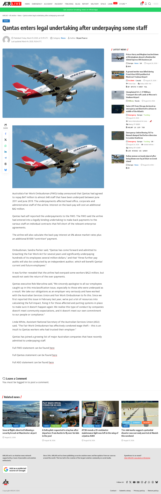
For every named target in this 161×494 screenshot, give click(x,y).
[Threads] (152, 482)
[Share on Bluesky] (6, 170)
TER (143, 127)
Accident (131, 80)
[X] (130, 482)
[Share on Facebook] (6, 134)
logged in (22, 382)
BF (129, 87)
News (6, 21)
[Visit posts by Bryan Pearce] (6, 40)
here (52, 347)
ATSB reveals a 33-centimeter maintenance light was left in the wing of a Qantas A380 (100, 433)
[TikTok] (145, 482)
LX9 (138, 127)
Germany (136, 422)
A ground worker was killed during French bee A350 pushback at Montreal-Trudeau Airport (140, 74)
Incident (147, 422)
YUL (145, 87)
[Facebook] (127, 482)
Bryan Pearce (81, 38)
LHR (129, 151)
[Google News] (138, 482)
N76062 (135, 151)
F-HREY (140, 87)
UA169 (145, 151)
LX (135, 127)
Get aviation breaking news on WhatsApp (80, 9)
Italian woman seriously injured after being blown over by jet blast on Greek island (141, 158)
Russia (137, 101)
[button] (149, 4)
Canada (138, 80)
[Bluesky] (156, 482)
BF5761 (133, 87)
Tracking (147, 115)
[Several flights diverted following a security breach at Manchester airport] (21, 414)
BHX (129, 66)
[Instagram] (142, 482)
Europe (130, 63)
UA (140, 151)
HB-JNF (130, 127)
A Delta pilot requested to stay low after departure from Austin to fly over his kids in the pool (60, 433)
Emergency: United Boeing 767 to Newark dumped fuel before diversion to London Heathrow (141, 135)
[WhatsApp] (149, 482)
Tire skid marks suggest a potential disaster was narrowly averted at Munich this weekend (139, 433)
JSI (128, 168)
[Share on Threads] (6, 164)
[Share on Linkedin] (6, 152)
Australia (88, 426)
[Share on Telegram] (6, 158)
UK (141, 63)
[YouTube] (134, 482)
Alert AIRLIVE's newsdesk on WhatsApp (137, 458)
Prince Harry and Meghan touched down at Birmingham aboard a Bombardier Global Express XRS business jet (142, 57)
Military (131, 101)
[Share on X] (6, 140)
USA (64, 426)
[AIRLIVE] (12, 4)
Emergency (132, 115)
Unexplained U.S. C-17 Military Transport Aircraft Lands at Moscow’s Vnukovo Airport (141, 94)
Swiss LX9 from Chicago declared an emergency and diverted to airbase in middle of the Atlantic (141, 108)
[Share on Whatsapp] (6, 146)
